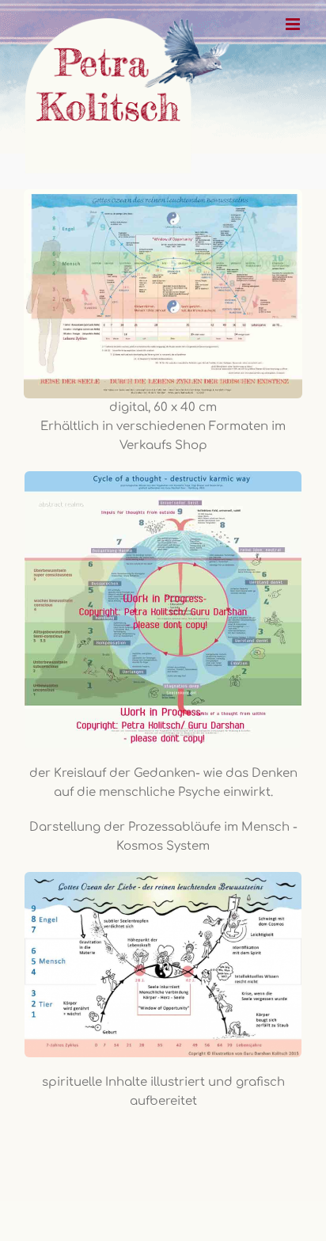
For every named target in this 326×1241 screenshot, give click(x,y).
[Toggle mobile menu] (294, 24)
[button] (28, 1212)
